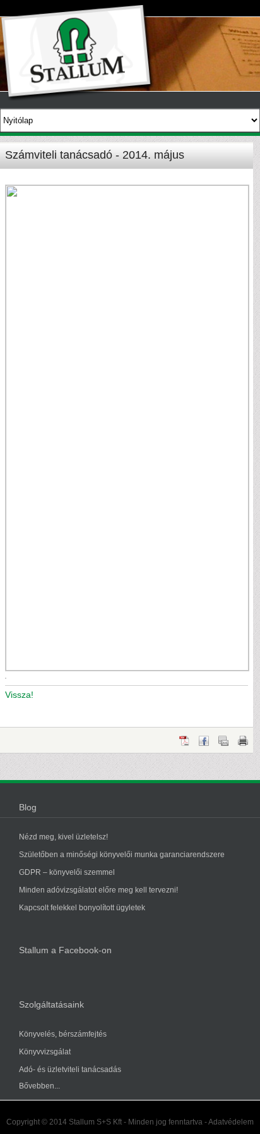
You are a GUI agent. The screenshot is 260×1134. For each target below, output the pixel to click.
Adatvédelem (231, 1122)
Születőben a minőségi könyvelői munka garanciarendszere (122, 854)
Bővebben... (39, 1086)
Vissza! (19, 695)
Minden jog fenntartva (165, 1122)
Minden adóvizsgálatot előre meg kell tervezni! (98, 890)
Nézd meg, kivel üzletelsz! (63, 836)
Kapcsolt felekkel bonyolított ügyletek (82, 907)
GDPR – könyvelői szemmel (67, 872)
